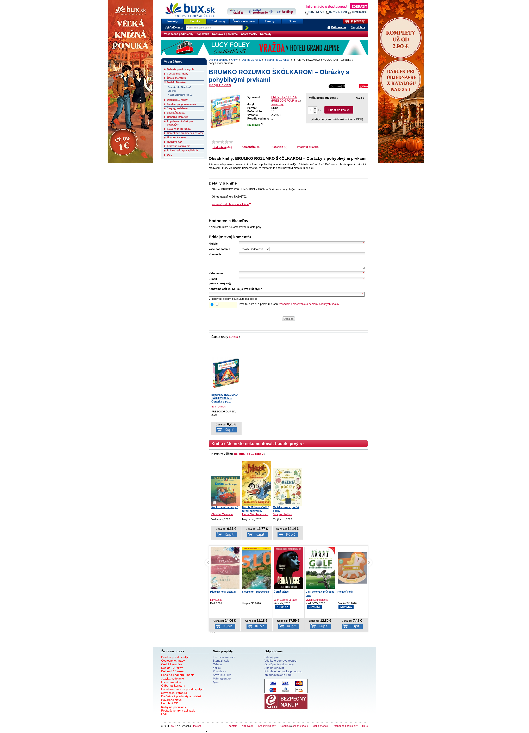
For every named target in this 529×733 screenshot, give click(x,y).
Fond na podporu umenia (181, 104)
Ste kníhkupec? (267, 726)
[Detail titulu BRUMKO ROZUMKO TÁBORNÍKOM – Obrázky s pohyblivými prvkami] (225, 373)
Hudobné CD (174, 141)
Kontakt (233, 726)
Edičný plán (272, 657)
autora (233, 337)
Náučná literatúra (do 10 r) (181, 95)
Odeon (217, 664)
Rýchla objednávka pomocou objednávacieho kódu (283, 673)
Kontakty (265, 34)
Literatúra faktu (176, 112)
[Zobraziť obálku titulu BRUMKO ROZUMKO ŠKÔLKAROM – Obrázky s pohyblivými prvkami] (225, 111)
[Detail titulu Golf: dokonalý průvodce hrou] (320, 568)
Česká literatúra (176, 78)
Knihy (234, 59)
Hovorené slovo (176, 137)
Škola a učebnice (244, 21)
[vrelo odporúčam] (231, 142)
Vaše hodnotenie (219, 249)
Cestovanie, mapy (177, 73)
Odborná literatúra (177, 117)
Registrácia (358, 27)
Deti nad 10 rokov (177, 99)
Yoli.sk (217, 667)
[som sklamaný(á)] (213, 142)
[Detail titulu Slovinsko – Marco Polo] (256, 573)
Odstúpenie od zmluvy (279, 664)
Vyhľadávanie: (174, 27)
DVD (169, 154)
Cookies (285, 726)
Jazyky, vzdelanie (177, 108)
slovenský (277, 104)
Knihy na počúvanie (178, 146)
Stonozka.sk (221, 660)
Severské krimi (222, 674)
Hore (365, 726)
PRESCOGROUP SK (284, 97)
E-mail (213, 279)
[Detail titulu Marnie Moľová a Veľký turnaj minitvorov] (256, 483)
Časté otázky (249, 34)
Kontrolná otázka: (220, 288)
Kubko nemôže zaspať (224, 507)
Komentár (215, 254)
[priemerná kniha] (222, 142)
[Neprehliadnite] (336, 9)
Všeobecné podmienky (178, 34)
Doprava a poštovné (225, 34)
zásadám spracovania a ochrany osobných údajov (309, 304)
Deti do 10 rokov (251, 59)
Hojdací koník (345, 591)
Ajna (216, 682)
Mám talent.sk (222, 678)
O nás (292, 21)
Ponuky (195, 21)
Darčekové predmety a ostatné (185, 133)
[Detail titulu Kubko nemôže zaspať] (225, 491)
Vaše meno (216, 273)
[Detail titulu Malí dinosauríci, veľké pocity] (287, 487)
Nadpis (213, 243)
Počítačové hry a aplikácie (182, 150)
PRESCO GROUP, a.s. (286, 100)
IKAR (173, 726)
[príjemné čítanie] (226, 142)
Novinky (172, 21)
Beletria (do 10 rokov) (277, 59)
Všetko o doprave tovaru (280, 660)
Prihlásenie (338, 27)
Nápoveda (203, 34)
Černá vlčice (281, 591)
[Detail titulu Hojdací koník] (352, 568)
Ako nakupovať (274, 667)
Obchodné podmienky (345, 726)
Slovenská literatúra (179, 129)
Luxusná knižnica (224, 657)
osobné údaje (300, 726)
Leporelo (172, 91)
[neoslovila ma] (218, 142)
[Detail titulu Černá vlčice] (288, 569)
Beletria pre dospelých (180, 69)
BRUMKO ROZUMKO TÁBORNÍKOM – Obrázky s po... (224, 398)
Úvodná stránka (218, 59)
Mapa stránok (320, 726)
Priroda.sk (219, 671)
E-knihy (270, 21)
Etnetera (196, 726)
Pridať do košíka (339, 109)
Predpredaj (218, 21)
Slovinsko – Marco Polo (255, 591)
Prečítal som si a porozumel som (289, 304)
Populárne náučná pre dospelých (182, 689)
